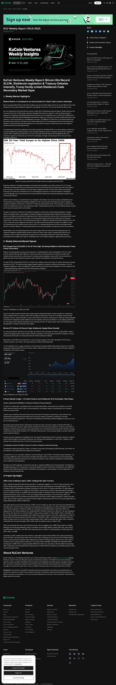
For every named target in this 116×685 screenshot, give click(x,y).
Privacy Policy (7, 634)
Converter (28, 627)
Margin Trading (29, 619)
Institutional (72, 609)
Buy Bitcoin (6, 653)
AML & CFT (6, 639)
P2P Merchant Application (76, 614)
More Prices (94, 619)
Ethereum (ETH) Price (97, 612)
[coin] (70, 662)
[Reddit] (70, 658)
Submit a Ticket (52, 614)
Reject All (18, 673)
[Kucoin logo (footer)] (9, 597)
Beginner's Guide (52, 609)
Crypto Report (17, 9)
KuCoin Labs (7, 622)
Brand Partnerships (9, 619)
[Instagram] (79, 658)
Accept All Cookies (18, 668)
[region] (18, 669)
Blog (9, 9)
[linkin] (74, 658)
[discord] (83, 653)
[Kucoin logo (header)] (6, 3)
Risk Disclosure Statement (11, 637)
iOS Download (51, 656)
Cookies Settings (18, 678)
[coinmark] (83, 658)
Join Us (5, 612)
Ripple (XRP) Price (96, 614)
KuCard (27, 612)
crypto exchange (63, 558)
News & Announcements (10, 617)
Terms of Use (7, 632)
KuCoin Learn (29, 624)
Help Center (50, 612)
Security (5, 629)
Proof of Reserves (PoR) (10, 627)
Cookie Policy (18, 664)
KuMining (28, 622)
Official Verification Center (55, 622)
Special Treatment (52, 624)
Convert (27, 609)
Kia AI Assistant (29, 632)
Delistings (50, 627)
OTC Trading (29, 629)
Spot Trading (29, 614)
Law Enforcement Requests (11, 642)
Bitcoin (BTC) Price (96, 609)
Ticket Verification (52, 619)
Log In (90, 3)
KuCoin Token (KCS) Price (98, 617)
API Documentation (31, 653)
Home (5, 9)
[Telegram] (74, 653)
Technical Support (52, 617)
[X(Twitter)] (70, 653)
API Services (72, 612)
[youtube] (79, 653)
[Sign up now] (58, 19)
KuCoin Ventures (8, 624)
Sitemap (49, 629)
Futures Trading (30, 617)
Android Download (52, 653)
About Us (6, 609)
